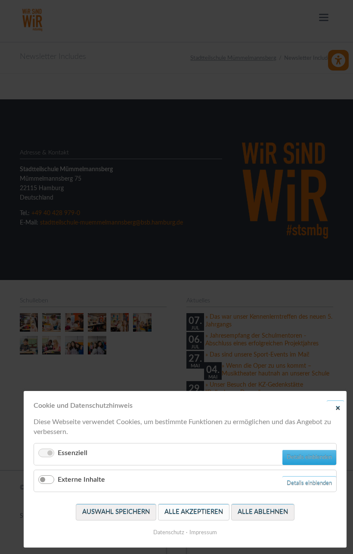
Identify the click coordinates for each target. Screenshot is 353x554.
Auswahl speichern (116, 512)
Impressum (203, 533)
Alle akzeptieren (193, 512)
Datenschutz (168, 533)
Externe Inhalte (81, 479)
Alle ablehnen (263, 512)
